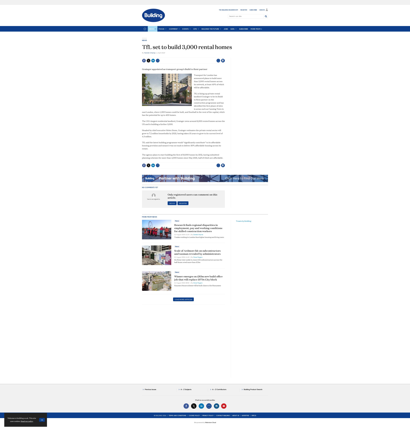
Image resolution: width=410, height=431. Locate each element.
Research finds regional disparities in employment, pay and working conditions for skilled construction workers (198, 228)
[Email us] (209, 406)
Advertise (245, 415)
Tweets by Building (243, 221)
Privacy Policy (208, 415)
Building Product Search (253, 389)
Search (266, 16)
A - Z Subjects (186, 389)
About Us (235, 415)
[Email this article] (158, 61)
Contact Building (223, 415)
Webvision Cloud (210, 422)
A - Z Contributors (219, 389)
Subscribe (253, 10)
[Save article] (223, 61)
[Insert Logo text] (153, 21)
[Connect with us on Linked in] (201, 406)
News (144, 40)
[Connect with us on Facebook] (186, 406)
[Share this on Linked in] (153, 61)
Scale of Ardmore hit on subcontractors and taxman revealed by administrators (197, 252)
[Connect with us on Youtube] (224, 406)
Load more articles (183, 299)
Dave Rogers (197, 257)
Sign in (196, 56)
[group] (255, 29)
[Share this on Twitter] (148, 61)
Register (243, 10)
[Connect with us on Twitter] (194, 406)
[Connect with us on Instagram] (216, 406)
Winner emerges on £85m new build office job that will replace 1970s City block (198, 278)
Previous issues (150, 389)
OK (42, 420)
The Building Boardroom (228, 10)
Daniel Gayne (198, 235)
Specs (254, 415)
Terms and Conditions (177, 415)
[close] (224, 56)
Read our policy (27, 421)
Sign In (262, 10)
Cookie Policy (194, 415)
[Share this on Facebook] (144, 61)
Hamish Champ (149, 53)
